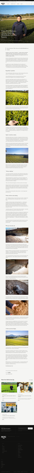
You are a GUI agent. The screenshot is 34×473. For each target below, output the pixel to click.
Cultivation (19, 452)
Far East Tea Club (20, 445)
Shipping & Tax (3, 464)
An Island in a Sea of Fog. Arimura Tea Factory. (8, 415)
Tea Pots (3, 448)
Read (3, 400)
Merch (3, 452)
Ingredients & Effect (20, 449)
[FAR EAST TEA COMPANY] (3, 4)
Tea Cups (3, 449)
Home (2, 40)
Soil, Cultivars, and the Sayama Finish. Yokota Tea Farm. (9, 396)
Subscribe (30, 428)
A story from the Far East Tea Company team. (11, 370)
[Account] (29, 4)
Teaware (3, 446)
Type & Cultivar (20, 448)
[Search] (27, 4)
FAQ (1, 467)
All (2, 445)
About (2, 461)
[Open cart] (31, 4)
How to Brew (19, 446)
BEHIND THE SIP (5, 40)
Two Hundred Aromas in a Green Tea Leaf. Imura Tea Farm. (24, 396)
